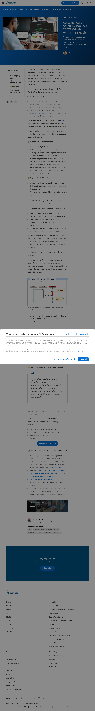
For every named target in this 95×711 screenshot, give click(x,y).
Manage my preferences (64, 359)
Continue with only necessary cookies (77, 334)
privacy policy (81, 351)
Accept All (83, 359)
